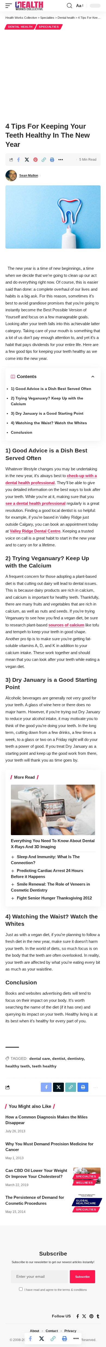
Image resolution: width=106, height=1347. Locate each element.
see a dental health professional (35, 503)
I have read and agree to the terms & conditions (55, 1289)
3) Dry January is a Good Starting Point (47, 413)
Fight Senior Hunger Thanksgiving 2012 (54, 898)
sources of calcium (66, 625)
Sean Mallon (28, 176)
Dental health (20, 26)
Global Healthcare (86, 1202)
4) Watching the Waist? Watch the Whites (49, 423)
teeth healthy (44, 1066)
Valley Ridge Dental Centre (35, 531)
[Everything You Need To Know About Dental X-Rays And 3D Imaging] (53, 810)
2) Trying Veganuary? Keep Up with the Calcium (47, 401)
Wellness (84, 1182)
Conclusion (21, 432)
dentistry (75, 1058)
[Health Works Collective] (29, 5)
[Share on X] (27, 159)
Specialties (49, 26)
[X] (84, 1316)
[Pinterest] (91, 1316)
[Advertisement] (53, 75)
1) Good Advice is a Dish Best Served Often (51, 388)
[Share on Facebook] (18, 159)
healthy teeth (17, 1066)
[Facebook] (77, 1316)
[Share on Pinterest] (35, 159)
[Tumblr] (98, 1316)
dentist (58, 1058)
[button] (10, 5)
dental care (39, 1058)
